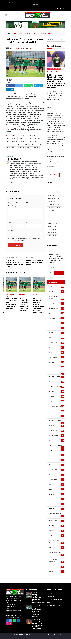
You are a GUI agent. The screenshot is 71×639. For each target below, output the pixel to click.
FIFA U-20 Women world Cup (56, 541)
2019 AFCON (12, 135)
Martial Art (33, 141)
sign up (58, 273)
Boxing (56, 362)
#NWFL (56, 220)
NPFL (19, 144)
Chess (56, 504)
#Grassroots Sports (54, 207)
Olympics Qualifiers (35, 144)
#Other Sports (52, 226)
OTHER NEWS (56, 479)
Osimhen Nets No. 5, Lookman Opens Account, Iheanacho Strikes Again (37, 625)
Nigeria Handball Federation (56, 561)
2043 (48, 602)
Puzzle (10, 230)
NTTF (56, 566)
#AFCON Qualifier (53, 198)
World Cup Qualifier (22, 150)
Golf (56, 465)
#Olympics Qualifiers (54, 223)
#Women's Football (54, 232)
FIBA (56, 547)
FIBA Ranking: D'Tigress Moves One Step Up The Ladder (35, 261)
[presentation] (51, 273)
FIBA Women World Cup (56, 553)
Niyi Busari (15, 48)
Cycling (56, 494)
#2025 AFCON (52, 195)
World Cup (10, 150)
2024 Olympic (22, 135)
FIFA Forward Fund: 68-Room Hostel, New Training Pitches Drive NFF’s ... (39, 306)
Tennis (56, 450)
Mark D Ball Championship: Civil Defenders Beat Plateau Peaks (14, 262)
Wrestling (56, 460)
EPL (56, 381)
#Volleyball (52, 229)
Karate (41, 2)
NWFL (25, 144)
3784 (52, 593)
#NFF (60, 214)
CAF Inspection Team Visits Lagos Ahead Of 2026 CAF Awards (24, 304)
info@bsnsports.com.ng (13, 610)
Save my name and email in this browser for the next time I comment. (26, 240)
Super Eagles (56, 308)
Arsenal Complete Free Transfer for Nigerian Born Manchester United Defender (38, 598)
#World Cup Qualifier (55, 239)
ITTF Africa (56, 509)
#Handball (51, 210)
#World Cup (52, 235)
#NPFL (50, 220)
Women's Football (33, 147)
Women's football (56, 318)
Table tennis (56, 430)
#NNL (57, 217)
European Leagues (56, 377)
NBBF (56, 484)
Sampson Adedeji (53, 71)
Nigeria (9, 144)
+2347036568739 (11, 606)
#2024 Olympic (52, 192)
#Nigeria (51, 217)
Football (57, 291)
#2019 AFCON (51, 189)
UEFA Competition (56, 386)
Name (10, 222)
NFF (31, 48)
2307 (54, 596)
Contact (44, 634)
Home (10, 33)
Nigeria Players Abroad (54, 68)
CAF (56, 328)
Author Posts (13, 183)
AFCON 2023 (56, 530)
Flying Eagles (56, 357)
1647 (59, 605)
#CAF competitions (54, 204)
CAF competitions (34, 138)
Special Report (56, 435)
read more (53, 174)
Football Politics (56, 406)
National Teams (56, 323)
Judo (56, 535)
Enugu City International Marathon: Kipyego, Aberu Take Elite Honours (37, 612)
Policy (50, 634)
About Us (35, 4)
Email (28, 222)
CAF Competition (57, 303)
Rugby (56, 474)
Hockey (56, 499)
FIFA (56, 337)
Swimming (56, 489)
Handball (35, 2)
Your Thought (13, 206)
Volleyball (56, 2)
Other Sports (11, 147)
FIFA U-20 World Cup (56, 372)
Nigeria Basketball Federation (56, 515)
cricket (56, 425)
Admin (36, 294)
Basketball (22, 138)
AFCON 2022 (56, 571)
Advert (63, 634)
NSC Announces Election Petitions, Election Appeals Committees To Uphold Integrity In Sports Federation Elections (56, 81)
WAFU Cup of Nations (56, 446)
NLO (56, 440)
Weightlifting (56, 455)
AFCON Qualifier (12, 138)
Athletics (56, 367)
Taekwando (48, 2)
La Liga (56, 401)
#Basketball (52, 201)
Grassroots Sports (13, 141)
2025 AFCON (31, 135)
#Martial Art (52, 214)
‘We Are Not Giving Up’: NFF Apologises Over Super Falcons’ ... (11, 303)
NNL (15, 144)
